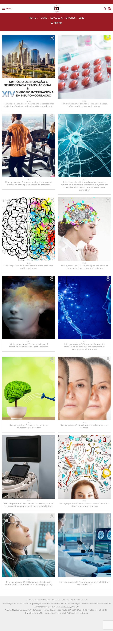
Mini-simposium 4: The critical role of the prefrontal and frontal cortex (28, 267)
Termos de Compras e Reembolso (42, 600)
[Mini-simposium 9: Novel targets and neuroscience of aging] (84, 388)
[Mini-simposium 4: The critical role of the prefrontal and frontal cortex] (28, 229)
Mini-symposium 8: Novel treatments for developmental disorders (28, 426)
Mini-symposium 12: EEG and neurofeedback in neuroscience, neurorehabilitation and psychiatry (28, 583)
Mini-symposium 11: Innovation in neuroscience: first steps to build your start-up (84, 504)
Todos (43, 18)
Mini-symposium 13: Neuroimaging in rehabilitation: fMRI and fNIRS (84, 583)
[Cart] (109, 9)
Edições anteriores (63, 18)
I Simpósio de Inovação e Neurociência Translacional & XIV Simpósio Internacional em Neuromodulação (28, 105)
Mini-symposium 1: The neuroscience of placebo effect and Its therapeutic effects (84, 105)
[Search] (105, 8)
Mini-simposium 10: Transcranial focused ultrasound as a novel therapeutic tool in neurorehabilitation (28, 504)
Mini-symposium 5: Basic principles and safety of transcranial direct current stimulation (84, 267)
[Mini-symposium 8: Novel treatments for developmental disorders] (28, 388)
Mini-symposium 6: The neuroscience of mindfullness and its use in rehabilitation (28, 345)
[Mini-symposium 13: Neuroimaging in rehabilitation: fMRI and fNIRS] (84, 545)
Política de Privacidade (75, 600)
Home (32, 18)
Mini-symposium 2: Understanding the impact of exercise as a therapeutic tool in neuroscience (28, 183)
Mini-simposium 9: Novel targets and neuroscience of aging (84, 426)
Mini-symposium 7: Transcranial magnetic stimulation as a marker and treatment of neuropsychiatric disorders (84, 346)
